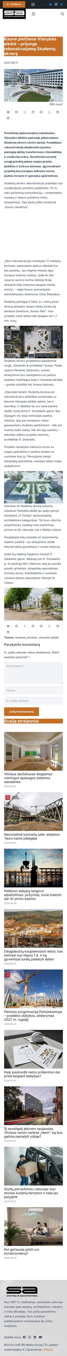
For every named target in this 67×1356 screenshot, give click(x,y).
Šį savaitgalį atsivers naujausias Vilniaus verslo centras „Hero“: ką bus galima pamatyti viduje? (33, 1132)
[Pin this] (41, 112)
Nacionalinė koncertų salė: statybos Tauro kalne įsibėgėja (32, 836)
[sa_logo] (14, 14)
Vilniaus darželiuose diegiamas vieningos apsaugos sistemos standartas (28, 778)
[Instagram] (56, 4)
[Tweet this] (25, 112)
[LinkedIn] (61, 4)
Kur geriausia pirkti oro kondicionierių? (21, 1251)
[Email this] (8, 112)
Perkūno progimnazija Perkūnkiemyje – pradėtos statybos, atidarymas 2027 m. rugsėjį (33, 1016)
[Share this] (16, 112)
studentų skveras (26, 637)
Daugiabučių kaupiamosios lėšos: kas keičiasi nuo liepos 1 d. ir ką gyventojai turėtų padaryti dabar (33, 955)
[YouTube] (40, 1337)
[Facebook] (50, 4)
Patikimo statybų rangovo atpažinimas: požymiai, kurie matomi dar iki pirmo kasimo (33, 895)
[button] (62, 14)
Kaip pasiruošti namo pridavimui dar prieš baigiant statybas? (32, 1074)
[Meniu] (33, 4)
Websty (48, 1349)
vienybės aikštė (49, 637)
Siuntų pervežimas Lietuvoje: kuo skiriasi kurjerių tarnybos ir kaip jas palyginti (31, 1193)
